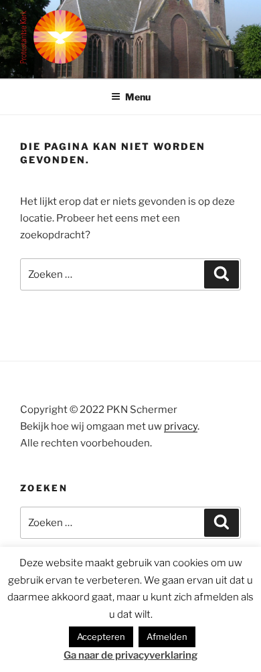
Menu (138, 96)
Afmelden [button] (167, 636)
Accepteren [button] (101, 636)
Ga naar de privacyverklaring (130, 655)
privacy (180, 426)
